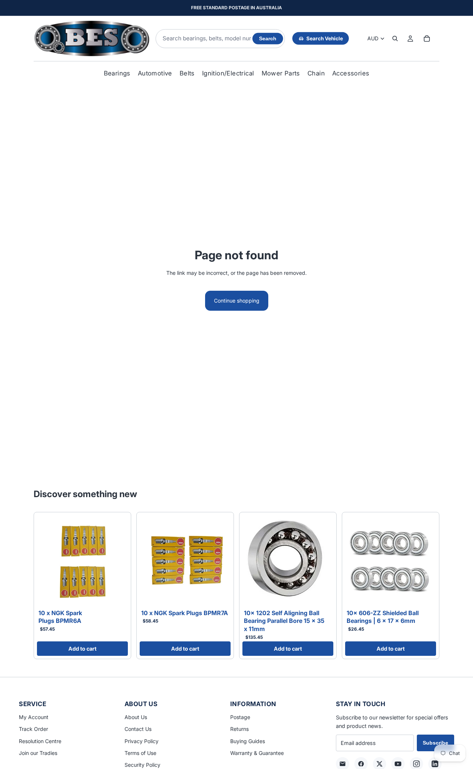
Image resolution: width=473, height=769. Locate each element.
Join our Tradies (38, 753)
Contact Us (138, 729)
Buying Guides (247, 741)
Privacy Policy (142, 741)
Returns (239, 729)
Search (267, 38)
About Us (136, 717)
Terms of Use (140, 753)
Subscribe (435, 743)
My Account (33, 717)
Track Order (33, 729)
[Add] (116, 594)
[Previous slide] (45, 561)
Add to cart (82, 648)
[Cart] (427, 38)
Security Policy (142, 765)
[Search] (395, 38)
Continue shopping (236, 300)
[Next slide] (120, 561)
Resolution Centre (40, 741)
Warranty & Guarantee (257, 753)
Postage (240, 717)
